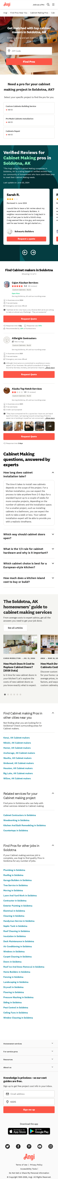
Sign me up (29, 1109)
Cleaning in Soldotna (13, 915)
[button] (8, 426)
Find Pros (29, 61)
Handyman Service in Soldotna (18, 920)
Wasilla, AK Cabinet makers (17, 758)
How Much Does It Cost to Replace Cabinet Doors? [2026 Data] (18, 667)
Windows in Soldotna (14, 951)
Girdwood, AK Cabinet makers (18, 763)
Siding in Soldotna (12, 1002)
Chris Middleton (12, 658)
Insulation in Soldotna (14, 936)
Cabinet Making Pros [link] (39, 12)
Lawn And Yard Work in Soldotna (20, 895)
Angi (43, 658)
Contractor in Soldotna (14, 900)
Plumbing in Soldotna (14, 870)
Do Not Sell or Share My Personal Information (29, 1173)
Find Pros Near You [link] (18, 12)
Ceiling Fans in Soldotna (15, 1012)
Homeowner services (12, 1043)
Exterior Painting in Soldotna (17, 905)
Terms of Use (21, 1164)
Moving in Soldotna (13, 890)
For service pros (10, 1051)
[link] (9, 231)
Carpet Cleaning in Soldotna (17, 956)
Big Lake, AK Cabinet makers (18, 773)
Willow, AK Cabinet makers (17, 778)
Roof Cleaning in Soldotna (16, 931)
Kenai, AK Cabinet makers (16, 737)
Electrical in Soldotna (14, 910)
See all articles (15, 627)
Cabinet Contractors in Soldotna (19, 815)
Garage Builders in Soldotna (17, 880)
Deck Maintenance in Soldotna (18, 941)
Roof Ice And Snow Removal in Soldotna (23, 966)
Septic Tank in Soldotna (15, 926)
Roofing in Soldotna (13, 875)
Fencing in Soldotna (13, 976)
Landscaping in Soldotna (15, 982)
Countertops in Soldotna (15, 830)
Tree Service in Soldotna (15, 885)
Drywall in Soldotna (13, 987)
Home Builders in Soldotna (16, 971)
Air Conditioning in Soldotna (17, 946)
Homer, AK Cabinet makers (17, 747)
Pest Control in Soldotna (15, 1007)
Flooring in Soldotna (13, 992)
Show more (50, 368)
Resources (8, 1059)
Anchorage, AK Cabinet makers (19, 752)
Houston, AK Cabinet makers (18, 768)
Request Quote (29, 318)
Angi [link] (5, 12)
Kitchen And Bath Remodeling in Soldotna (24, 825)
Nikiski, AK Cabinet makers (17, 742)
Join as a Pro (38, 4)
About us (7, 1067)
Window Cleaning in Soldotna (18, 1017)
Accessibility (28, 1169)
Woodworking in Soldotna (16, 820)
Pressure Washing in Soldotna (18, 997)
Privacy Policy (36, 1164)
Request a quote (26, 238)
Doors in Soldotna (12, 961)
